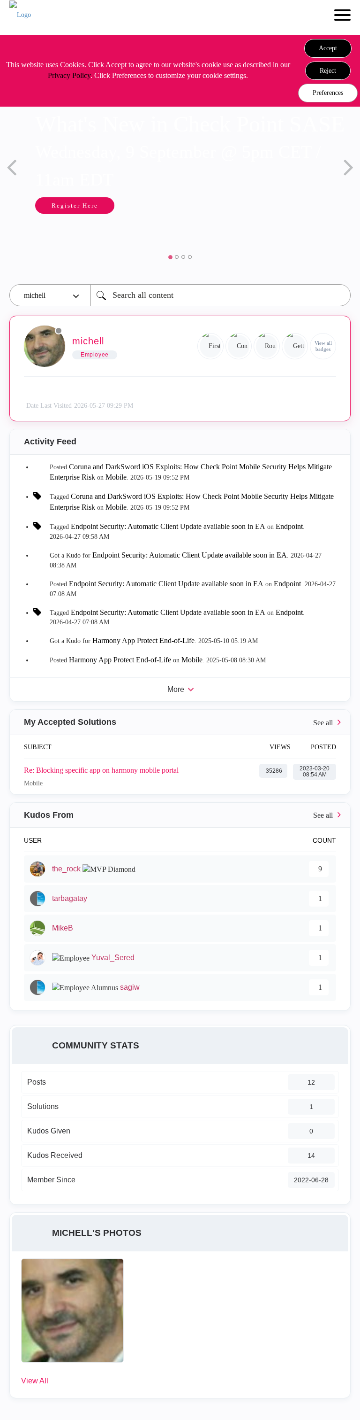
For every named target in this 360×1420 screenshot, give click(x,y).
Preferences (328, 92)
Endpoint (289, 526)
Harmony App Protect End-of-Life (143, 640)
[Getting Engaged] (294, 346)
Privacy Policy (69, 75)
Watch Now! (286, 233)
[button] (328, 48)
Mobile (116, 477)
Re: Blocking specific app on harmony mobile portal (101, 770)
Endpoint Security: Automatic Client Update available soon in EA (168, 526)
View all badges (323, 346)
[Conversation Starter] (238, 346)
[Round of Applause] (266, 346)
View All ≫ (180, 722)
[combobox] (220, 295)
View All (34, 1381)
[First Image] (210, 346)
